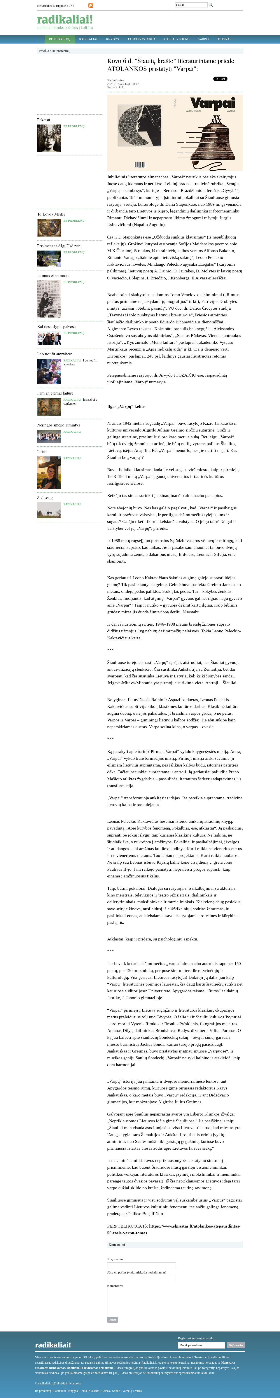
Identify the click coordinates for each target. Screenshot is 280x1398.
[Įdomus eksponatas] (49, 316)
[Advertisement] (70, 83)
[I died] (49, 487)
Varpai (203, 39)
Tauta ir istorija (142, 39)
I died (42, 451)
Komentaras (115, 1285)
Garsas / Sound (176, 39)
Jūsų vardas (115, 1259)
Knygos (112, 39)
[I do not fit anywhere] (49, 383)
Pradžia (44, 51)
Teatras (224, 39)
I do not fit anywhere (54, 353)
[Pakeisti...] (49, 151)
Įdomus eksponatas (53, 275)
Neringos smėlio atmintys (58, 425)
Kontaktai (75, 1383)
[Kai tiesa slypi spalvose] (49, 344)
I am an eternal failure (55, 393)
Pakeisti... (45, 119)
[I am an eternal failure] (49, 415)
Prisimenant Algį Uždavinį (59, 245)
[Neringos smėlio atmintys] (49, 441)
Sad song (45, 497)
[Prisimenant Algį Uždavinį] (49, 265)
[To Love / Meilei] (49, 235)
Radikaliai (88, 39)
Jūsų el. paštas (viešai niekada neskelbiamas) (136, 1272)
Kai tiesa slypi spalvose (56, 326)
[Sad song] (49, 517)
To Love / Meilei (51, 214)
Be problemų (59, 39)
